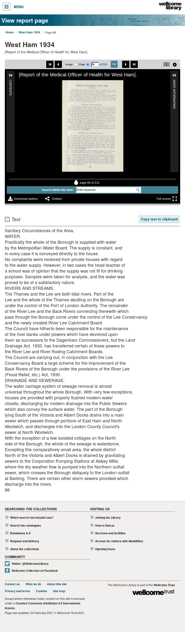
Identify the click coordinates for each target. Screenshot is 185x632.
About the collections (24, 549)
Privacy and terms (17, 591)
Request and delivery (24, 541)
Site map (59, 591)
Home (10, 32)
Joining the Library (108, 518)
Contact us (12, 584)
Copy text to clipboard (159, 219)
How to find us (104, 525)
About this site (57, 584)
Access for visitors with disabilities (119, 541)
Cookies (41, 591)
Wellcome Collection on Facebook (35, 571)
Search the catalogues (25, 525)
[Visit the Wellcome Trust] (153, 593)
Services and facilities (110, 533)
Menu (19, 6)
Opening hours (105, 549)
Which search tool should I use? (31, 518)
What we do (33, 584)
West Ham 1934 (29, 32)
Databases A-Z (20, 533)
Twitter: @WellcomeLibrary (30, 564)
